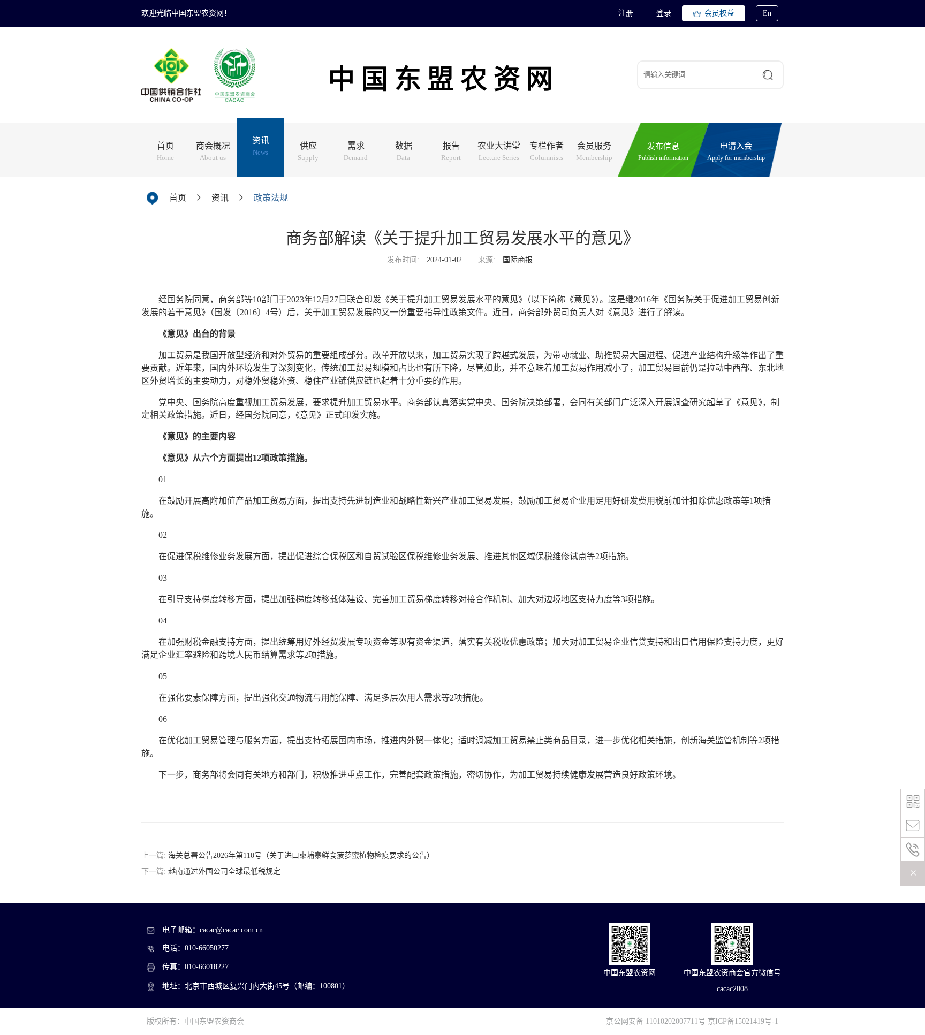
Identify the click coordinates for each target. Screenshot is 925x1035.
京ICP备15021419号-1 (743, 1021)
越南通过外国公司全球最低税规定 (224, 871)
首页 (177, 197)
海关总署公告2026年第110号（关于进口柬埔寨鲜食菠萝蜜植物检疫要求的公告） (301, 855)
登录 (663, 13)
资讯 (220, 197)
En (767, 13)
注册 (625, 13)
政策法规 (271, 197)
